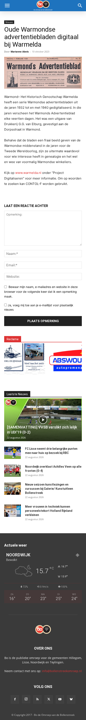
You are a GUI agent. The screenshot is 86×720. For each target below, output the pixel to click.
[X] (48, 699)
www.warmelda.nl (28, 173)
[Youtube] (60, 699)
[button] (7, 5)
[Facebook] (15, 699)
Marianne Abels (20, 51)
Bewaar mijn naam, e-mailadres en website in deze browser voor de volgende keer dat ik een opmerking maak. (41, 291)
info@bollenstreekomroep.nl (62, 671)
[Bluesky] (71, 699)
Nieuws (9, 22)
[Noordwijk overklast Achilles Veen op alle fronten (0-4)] (12, 471)
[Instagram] (26, 699)
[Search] (80, 5)
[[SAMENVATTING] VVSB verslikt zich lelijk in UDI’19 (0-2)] (43, 419)
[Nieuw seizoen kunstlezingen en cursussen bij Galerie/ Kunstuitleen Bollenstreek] (12, 488)
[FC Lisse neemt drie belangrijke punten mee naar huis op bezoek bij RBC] (12, 453)
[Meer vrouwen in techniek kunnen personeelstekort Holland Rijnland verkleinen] (12, 510)
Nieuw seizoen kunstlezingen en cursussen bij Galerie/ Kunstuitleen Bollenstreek (49, 489)
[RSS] (37, 699)
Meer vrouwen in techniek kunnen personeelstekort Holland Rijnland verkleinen (48, 511)
